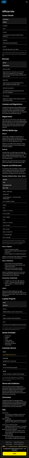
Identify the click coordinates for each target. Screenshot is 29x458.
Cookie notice (8, 442)
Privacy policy (9, 444)
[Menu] (26, 2)
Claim (14, 453)
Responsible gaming (19, 442)
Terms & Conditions (18, 444)
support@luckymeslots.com (9, 354)
